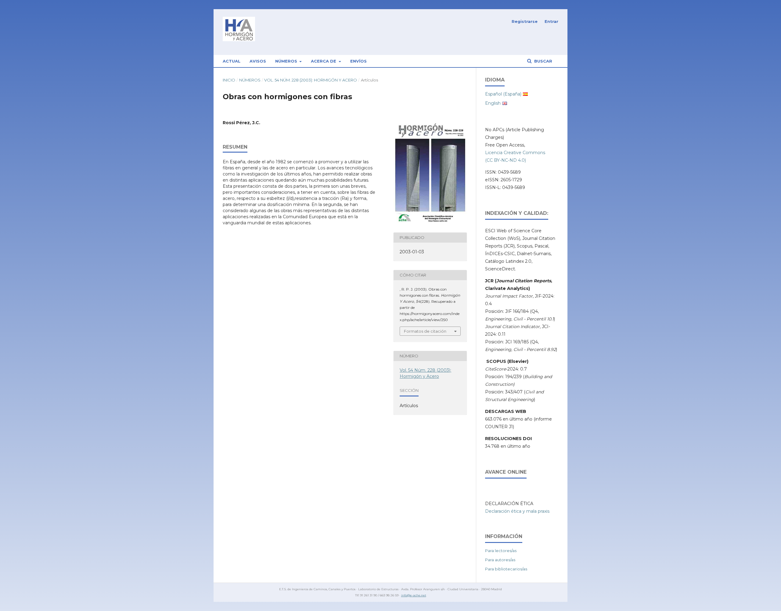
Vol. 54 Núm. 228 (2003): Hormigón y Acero (310, 80)
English (493, 103)
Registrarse (525, 21)
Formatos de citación (425, 331)
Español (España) (503, 94)
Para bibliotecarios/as (506, 568)
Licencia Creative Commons (515, 152)
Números (286, 61)
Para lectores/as (500, 550)
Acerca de (324, 61)
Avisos (258, 61)
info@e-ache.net (413, 595)
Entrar (551, 21)
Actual (231, 61)
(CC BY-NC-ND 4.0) (505, 160)
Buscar (542, 61)
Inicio (229, 80)
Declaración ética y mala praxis (517, 511)
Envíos (358, 61)
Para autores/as (500, 559)
